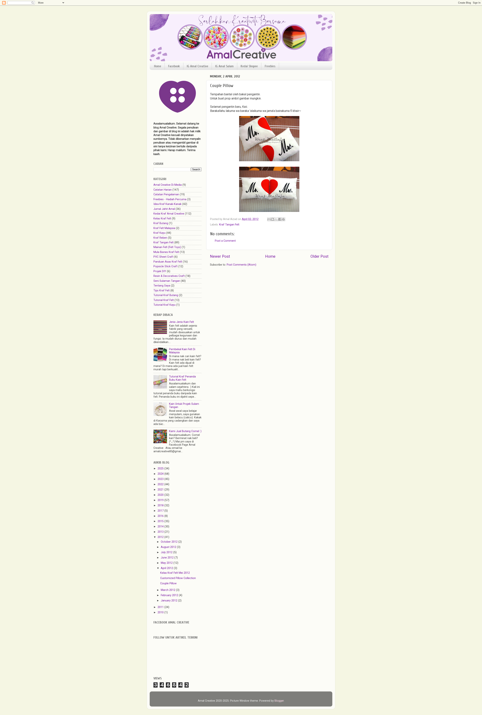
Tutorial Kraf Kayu (164, 304)
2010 (161, 612)
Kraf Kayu (159, 233)
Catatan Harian (162, 189)
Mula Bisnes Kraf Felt (166, 252)
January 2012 (169, 600)
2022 (161, 484)
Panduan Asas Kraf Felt (167, 261)
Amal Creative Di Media (167, 184)
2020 (161, 495)
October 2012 (169, 541)
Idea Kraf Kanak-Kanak (167, 204)
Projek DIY (159, 271)
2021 (161, 489)
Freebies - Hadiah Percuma (169, 199)
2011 (161, 607)
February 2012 (170, 595)
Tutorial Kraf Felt (163, 300)
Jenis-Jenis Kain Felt (181, 322)
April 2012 (167, 568)
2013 (161, 531)
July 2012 (167, 552)
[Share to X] (276, 219)
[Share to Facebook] (280, 219)
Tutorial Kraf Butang (165, 295)
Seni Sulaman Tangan (166, 281)
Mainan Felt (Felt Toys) (167, 247)
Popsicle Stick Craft (165, 266)
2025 (161, 468)
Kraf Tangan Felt (229, 224)
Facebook (174, 66)
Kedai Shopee (249, 66)
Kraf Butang (160, 223)
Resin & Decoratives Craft (169, 276)
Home (157, 66)
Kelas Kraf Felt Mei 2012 (175, 572)
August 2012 (169, 547)
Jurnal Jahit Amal (164, 209)
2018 (161, 505)
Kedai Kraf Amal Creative (168, 213)
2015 (161, 521)
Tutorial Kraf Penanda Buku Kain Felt (182, 378)
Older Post (319, 256)
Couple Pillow (168, 583)
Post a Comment (225, 240)
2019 (161, 500)
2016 (161, 516)
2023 (161, 479)
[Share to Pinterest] (283, 219)
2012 (161, 537)
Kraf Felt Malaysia (164, 228)
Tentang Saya (161, 285)
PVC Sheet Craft (163, 256)
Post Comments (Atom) (241, 264)
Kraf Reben (160, 237)
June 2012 (167, 557)
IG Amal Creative (197, 66)
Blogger (279, 700)
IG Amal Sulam (224, 66)
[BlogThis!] (273, 219)
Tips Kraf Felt (161, 290)
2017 (161, 510)
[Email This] (269, 219)
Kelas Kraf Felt (162, 218)
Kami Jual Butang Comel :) (185, 431)
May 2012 (167, 563)
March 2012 (168, 590)
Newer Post (220, 256)
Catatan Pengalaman (166, 194)
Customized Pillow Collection (178, 578)
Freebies (270, 66)
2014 (161, 526)
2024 (161, 473)
